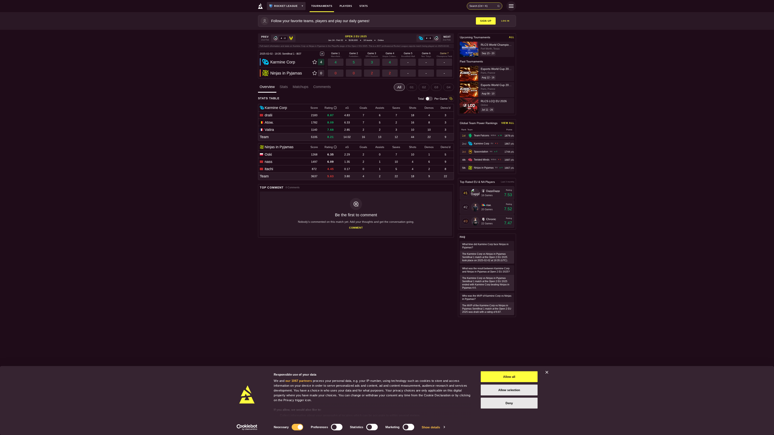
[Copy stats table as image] (451, 99)
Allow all (509, 376)
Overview (267, 87)
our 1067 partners (298, 380)
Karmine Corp (282, 62)
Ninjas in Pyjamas (286, 73)
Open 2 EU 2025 (356, 36)
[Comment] (356, 214)
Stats (284, 87)
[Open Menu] (511, 6)
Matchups (300, 87)
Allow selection (509, 390)
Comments (322, 87)
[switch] (336, 427)
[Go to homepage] (260, 6)
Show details (431, 427)
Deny (509, 403)
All (511, 37)
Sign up (485, 21)
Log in (505, 21)
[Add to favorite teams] (314, 62)
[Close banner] (546, 372)
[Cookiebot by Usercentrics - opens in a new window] (247, 427)
